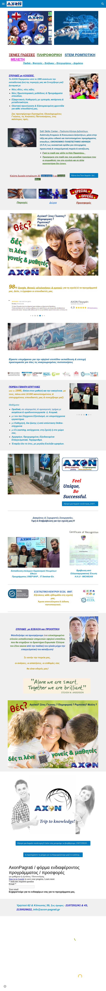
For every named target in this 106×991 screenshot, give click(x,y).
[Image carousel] (30, 28)
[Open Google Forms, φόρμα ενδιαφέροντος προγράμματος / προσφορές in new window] (93, 867)
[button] (3, 4)
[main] (53, 58)
